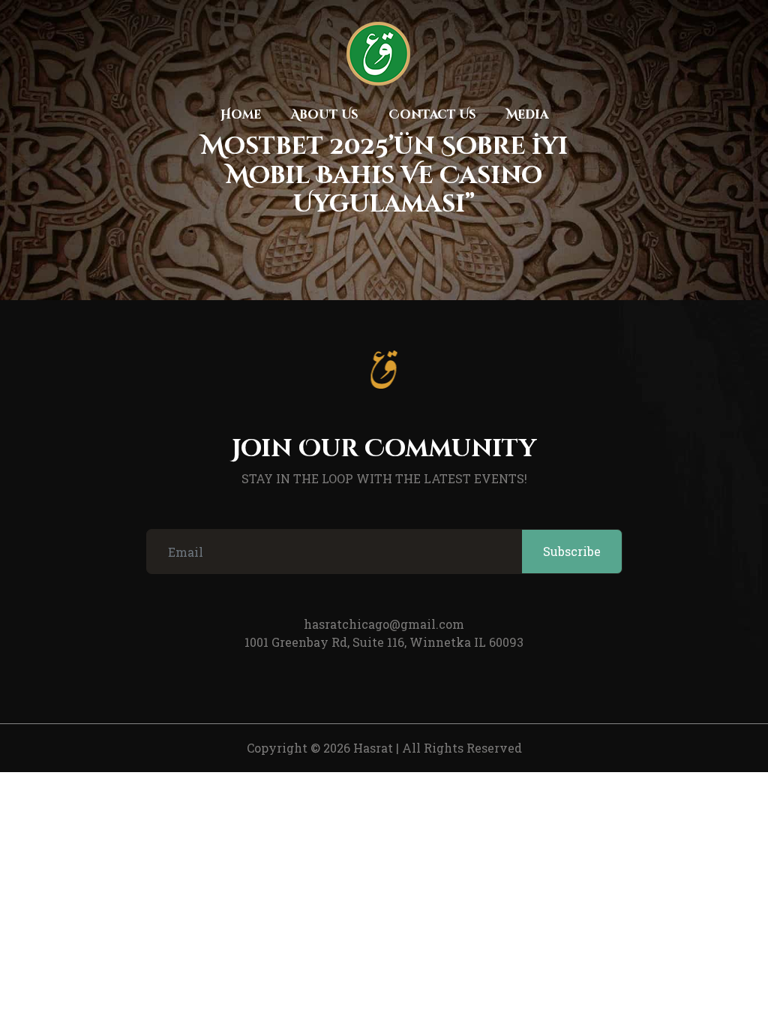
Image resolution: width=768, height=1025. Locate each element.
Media (527, 115)
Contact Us (432, 115)
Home (240, 115)
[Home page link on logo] (378, 53)
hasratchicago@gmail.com (384, 624)
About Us (324, 115)
